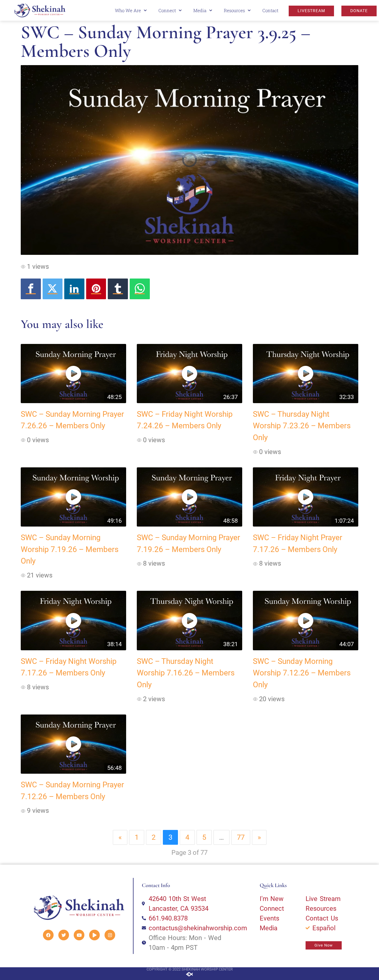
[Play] (94, 935)
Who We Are (128, 10)
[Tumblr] (118, 289)
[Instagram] (110, 935)
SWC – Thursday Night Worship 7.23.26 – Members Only (302, 426)
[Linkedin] (74, 289)
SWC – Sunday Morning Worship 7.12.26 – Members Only (302, 673)
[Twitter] (53, 289)
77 (241, 837)
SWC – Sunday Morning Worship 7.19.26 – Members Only (69, 549)
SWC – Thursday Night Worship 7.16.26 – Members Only (186, 673)
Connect (167, 10)
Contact (270, 10)
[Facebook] (31, 289)
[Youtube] (79, 935)
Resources (234, 10)
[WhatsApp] (140, 289)
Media (199, 10)
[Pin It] (96, 289)
